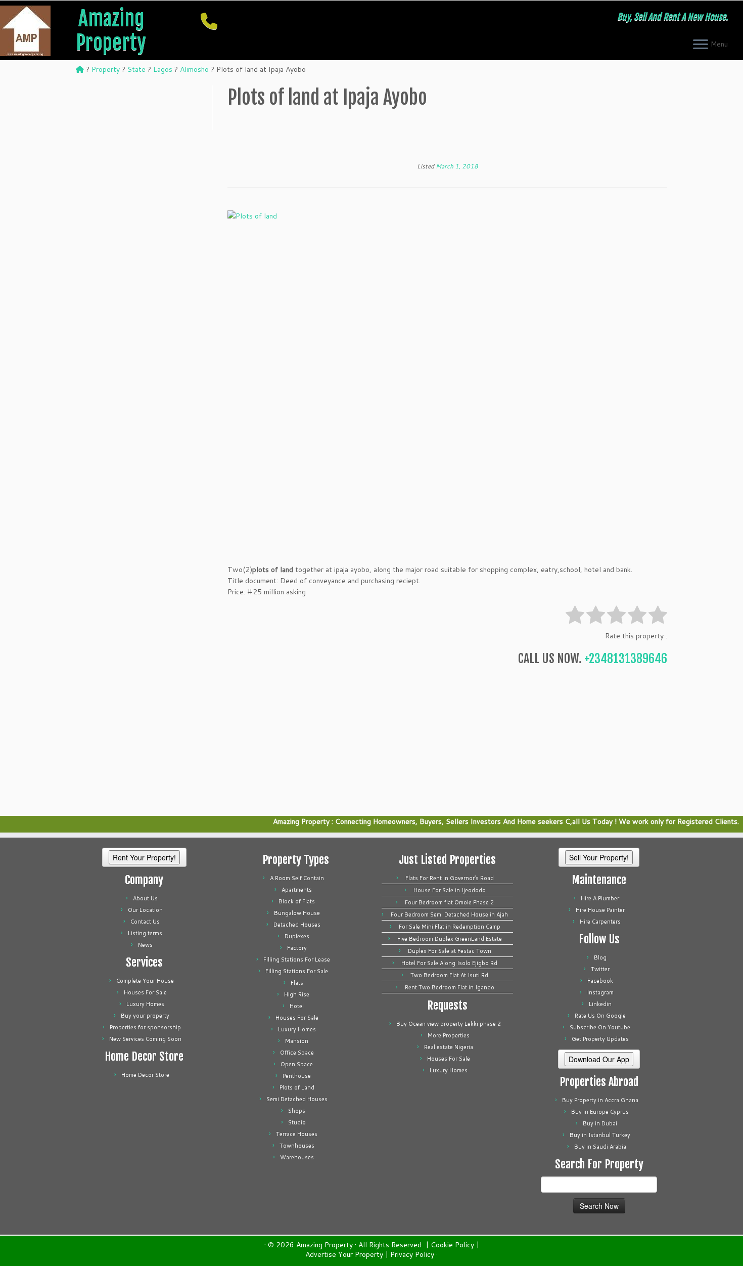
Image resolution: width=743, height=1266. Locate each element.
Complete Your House (145, 981)
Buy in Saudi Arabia (600, 1147)
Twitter (600, 969)
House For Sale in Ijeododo (449, 890)
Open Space (297, 1064)
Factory (297, 948)
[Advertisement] (447, 138)
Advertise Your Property (344, 1254)
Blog (600, 957)
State (136, 69)
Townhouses (297, 1146)
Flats (297, 983)
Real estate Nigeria (448, 1047)
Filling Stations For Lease (296, 959)
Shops (296, 1111)
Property (105, 69)
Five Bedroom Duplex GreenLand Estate (449, 939)
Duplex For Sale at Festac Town (449, 951)
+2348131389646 (625, 658)
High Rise (296, 994)
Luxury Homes (145, 1004)
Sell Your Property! (599, 857)
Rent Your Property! (144, 857)
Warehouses (297, 1157)
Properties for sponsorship (145, 1027)
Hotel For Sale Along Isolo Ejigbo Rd (449, 963)
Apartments (297, 890)
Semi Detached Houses (297, 1099)
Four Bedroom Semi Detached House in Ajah (449, 914)
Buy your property (145, 1016)
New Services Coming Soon (145, 1039)
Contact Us (145, 922)
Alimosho (194, 69)
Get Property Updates (600, 1039)
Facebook (600, 981)
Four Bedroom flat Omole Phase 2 (449, 902)
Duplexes (297, 936)
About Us (145, 898)
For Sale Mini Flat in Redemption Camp (449, 927)
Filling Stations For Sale (296, 971)
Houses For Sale (145, 992)
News (145, 945)
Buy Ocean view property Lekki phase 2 (448, 1024)
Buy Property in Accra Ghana (600, 1100)
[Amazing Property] (80, 69)
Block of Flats (296, 901)
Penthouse (297, 1076)
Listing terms (145, 933)
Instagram (600, 992)
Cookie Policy (452, 1245)
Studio (297, 1122)
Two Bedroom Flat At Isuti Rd (449, 975)
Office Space (297, 1053)
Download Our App (599, 1059)
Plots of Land (297, 1087)
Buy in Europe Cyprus (600, 1112)
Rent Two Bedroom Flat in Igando (449, 987)
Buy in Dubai (600, 1123)
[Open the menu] (700, 45)
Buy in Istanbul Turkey (600, 1135)
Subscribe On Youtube (600, 1027)
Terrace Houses (296, 1134)
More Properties (449, 1035)
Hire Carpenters (600, 922)
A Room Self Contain (297, 878)
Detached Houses (296, 925)
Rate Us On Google (600, 1016)
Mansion (296, 1041)
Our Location (145, 910)
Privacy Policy (412, 1254)
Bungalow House (297, 913)
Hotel (297, 1006)
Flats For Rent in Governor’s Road (449, 878)
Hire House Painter (600, 910)
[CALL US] (212, 21)
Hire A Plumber (600, 898)
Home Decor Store (145, 1075)
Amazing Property (111, 30)
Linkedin (600, 1004)
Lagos (162, 69)
